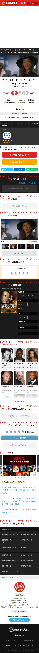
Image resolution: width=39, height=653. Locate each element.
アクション (21, 317)
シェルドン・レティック (25, 296)
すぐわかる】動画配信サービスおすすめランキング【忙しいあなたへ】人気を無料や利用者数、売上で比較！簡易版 (19, 501)
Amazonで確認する (18, 162)
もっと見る (19, 401)
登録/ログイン (32, 3)
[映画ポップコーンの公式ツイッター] (19, 620)
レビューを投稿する (20, 438)
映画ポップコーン (6, 50)
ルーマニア (21, 304)
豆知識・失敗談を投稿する (29, 183)
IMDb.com (34, 241)
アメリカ (21, 309)
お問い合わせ (20, 611)
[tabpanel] (19, 465)
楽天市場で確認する (18, 155)
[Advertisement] (19, 27)
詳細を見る (19, 595)
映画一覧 (17, 50)
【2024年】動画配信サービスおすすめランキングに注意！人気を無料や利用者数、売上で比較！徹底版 (19, 490)
